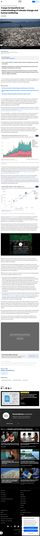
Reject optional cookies (31, 530)
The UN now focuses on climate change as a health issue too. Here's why (18, 88)
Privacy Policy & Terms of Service (20, 529)
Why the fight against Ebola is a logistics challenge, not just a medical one (29, 480)
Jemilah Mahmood (4, 51)
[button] (21, 244)
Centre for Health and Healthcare (8, 58)
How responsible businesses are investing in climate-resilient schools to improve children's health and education (29, 462)
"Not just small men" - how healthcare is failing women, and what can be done (10, 462)
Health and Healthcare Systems (9, 5)
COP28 (2, 79)
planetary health (13, 216)
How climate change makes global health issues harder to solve (16, 93)
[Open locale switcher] (1, 533)
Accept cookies (20, 338)
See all (37, 429)
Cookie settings (30, 533)
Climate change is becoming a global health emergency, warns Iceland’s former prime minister (10, 481)
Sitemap (20, 531)
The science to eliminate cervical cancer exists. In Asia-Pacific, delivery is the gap (10, 444)
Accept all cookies (31, 527)
